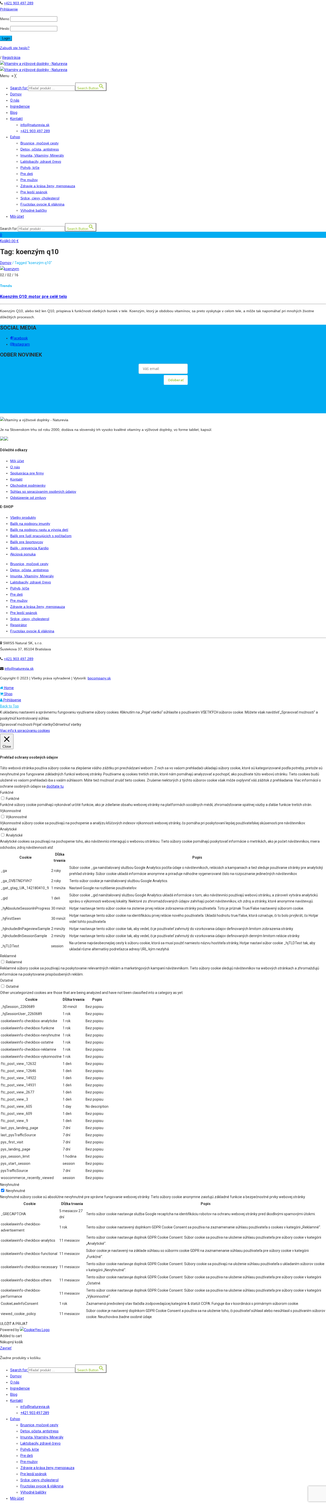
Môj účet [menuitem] (17, 1498)
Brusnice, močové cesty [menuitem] (39, 1425)
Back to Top (9, 706)
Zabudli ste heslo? (15, 48)
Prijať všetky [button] (43, 724)
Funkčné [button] (6, 792)
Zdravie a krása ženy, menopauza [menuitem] (47, 1468)
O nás (15, 467)
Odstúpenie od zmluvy (28, 498)
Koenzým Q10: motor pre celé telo (33, 296)
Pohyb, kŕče (19, 588)
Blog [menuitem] (13, 1394)
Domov (5, 263)
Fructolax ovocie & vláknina (32, 631)
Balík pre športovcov (26, 542)
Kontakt (16, 479)
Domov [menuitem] (16, 1376)
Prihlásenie (12, 700)
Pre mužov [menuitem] (29, 1462)
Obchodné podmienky (28, 485)
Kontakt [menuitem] (16, 1401)
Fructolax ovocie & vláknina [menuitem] (41, 1486)
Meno (4, 19)
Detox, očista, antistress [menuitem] (39, 1431)
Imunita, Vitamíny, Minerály (32, 576)
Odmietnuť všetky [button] (67, 724)
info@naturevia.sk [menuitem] (35, 1407)
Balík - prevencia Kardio (29, 548)
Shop (7, 694)
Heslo (4, 28)
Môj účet (17, 461)
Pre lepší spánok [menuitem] (33, 1474)
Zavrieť (5, 1348)
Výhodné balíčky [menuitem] (33, 1492)
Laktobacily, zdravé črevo (30, 582)
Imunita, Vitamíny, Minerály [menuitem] (41, 1437)
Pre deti (16, 594)
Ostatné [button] (6, 980)
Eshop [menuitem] (15, 1419)
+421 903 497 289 (18, 3)
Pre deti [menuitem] (26, 1456)
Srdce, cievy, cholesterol (29, 619)
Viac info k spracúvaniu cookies (25, 731)
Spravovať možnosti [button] (16, 724)
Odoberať (176, 380)
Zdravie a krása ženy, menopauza (37, 607)
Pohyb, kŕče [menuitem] (29, 1449)
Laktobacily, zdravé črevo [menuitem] (40, 1443)
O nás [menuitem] (14, 1382)
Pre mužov (19, 600)
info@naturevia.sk (19, 668)
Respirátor (18, 625)
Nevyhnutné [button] (9, 1185)
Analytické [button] (8, 829)
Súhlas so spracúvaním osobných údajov (43, 491)
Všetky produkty (23, 517)
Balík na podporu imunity (30, 524)
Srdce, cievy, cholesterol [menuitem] (39, 1480)
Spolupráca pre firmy (27, 473)
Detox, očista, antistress (29, 570)
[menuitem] (168, 1368)
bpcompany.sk (99, 678)
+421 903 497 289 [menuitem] (34, 1413)
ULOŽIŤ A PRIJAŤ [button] (14, 1324)
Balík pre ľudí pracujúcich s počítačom (41, 536)
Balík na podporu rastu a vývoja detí (39, 530)
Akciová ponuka (23, 554)
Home (8, 688)
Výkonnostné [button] (10, 811)
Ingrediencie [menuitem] (20, 1388)
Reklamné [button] (8, 956)
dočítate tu (55, 786)
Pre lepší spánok (23, 613)
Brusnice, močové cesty (29, 564)
